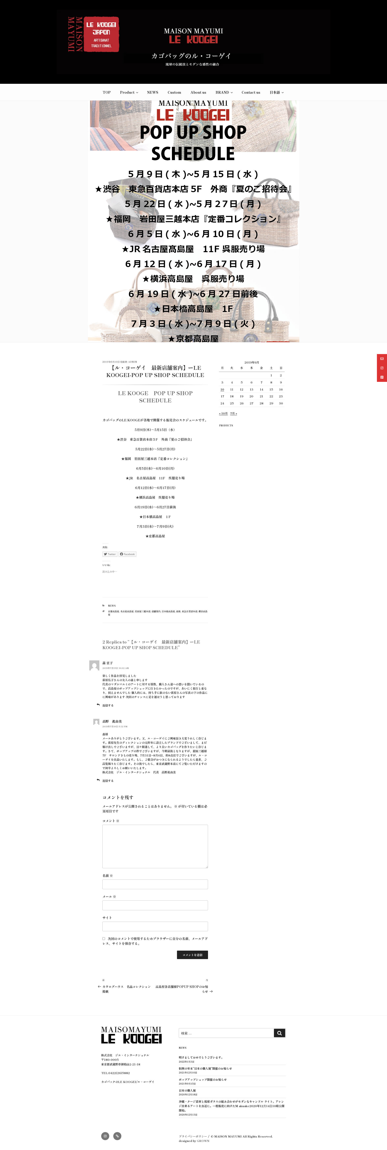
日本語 (275, 92)
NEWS (152, 92)
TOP (107, 92)
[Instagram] (105, 1136)
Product (127, 92)
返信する (108, 705)
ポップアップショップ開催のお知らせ (203, 1079)
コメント (110, 820)
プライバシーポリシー (193, 1136)
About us (198, 92)
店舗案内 (156, 611)
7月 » (233, 413)
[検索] (279, 1033)
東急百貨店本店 (189, 611)
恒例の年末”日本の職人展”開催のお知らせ (205, 1068)
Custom (174, 92)
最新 (178, 611)
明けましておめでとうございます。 (201, 1057)
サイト (107, 917)
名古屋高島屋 (127, 611)
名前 (107, 875)
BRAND (222, 92)
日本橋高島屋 (168, 611)
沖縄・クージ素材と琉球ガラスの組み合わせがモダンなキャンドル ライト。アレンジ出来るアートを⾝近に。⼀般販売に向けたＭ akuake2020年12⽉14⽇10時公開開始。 (231, 1106)
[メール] (117, 1136)
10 (222, 389)
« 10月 (223, 413)
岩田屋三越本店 (142, 611)
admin (132, 361)
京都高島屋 (113, 611)
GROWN (203, 1141)
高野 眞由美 (112, 721)
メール (109, 896)
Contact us (251, 92)
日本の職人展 (187, 1090)
